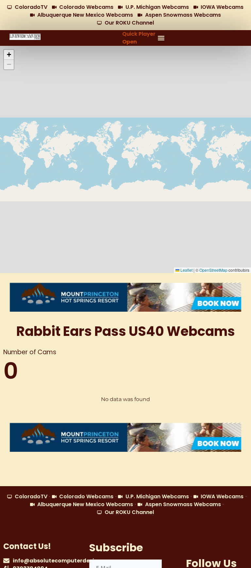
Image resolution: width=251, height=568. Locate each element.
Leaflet (185, 270)
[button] (161, 38)
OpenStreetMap (213, 270)
